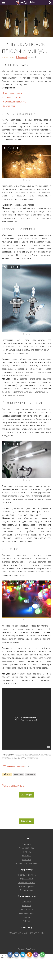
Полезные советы (26, 882)
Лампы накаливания (12, 93)
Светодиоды (9, 106)
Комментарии (26, 795)
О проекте (26, 844)
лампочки (30, 774)
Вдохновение (26, 890)
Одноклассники (26, 913)
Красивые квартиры (26, 875)
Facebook (26, 902)
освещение (18, 774)
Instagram (26, 917)
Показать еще (27, 821)
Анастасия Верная (8, 57)
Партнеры (26, 852)
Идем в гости (26, 878)
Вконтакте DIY (26, 909)
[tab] (26, 2)
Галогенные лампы (12, 97)
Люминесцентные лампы (14, 102)
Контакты (26, 855)
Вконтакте (26, 905)
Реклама (26, 859)
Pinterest (26, 921)
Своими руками (26, 886)
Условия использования (26, 863)
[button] (49, 3)
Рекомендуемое (13, 785)
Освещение (22, 57)
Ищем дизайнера (26, 848)
